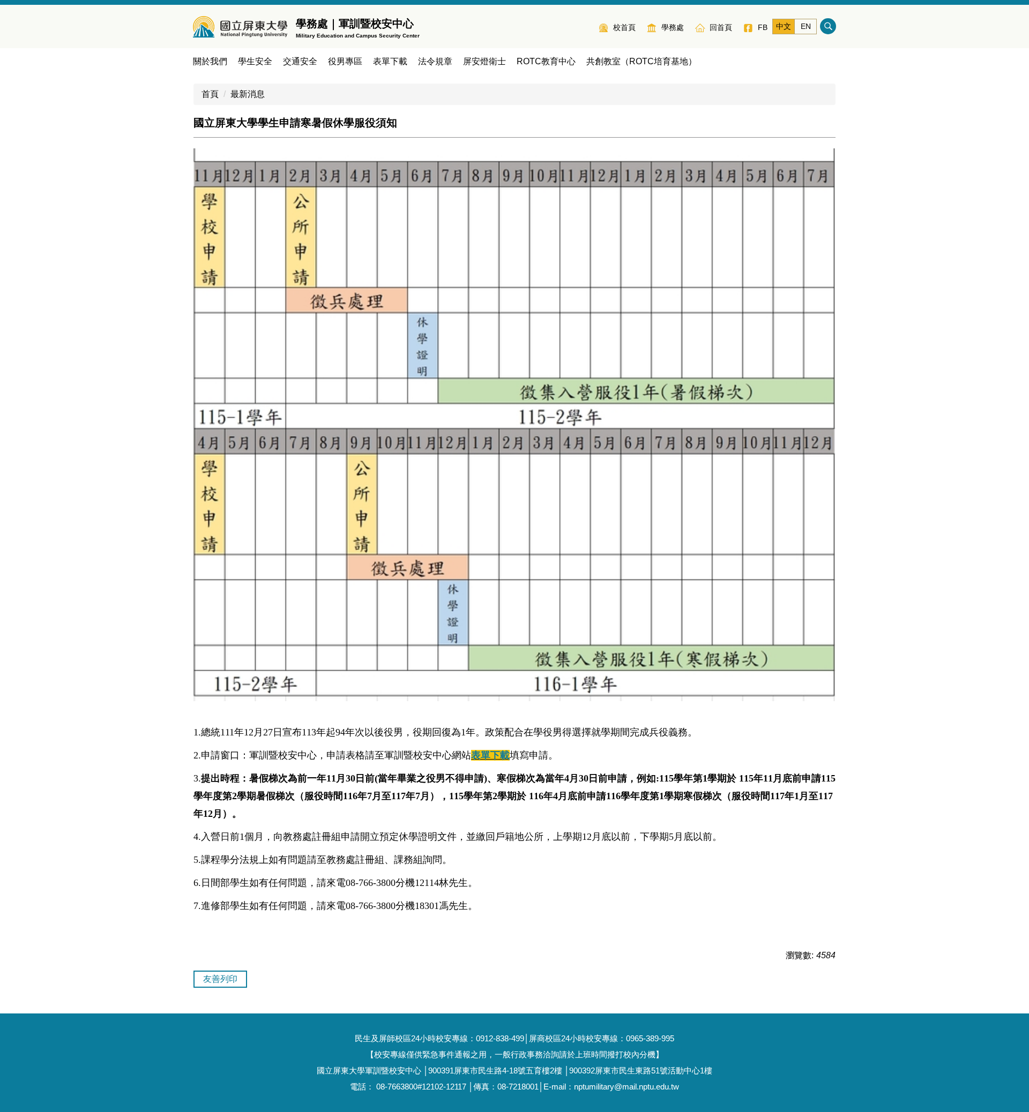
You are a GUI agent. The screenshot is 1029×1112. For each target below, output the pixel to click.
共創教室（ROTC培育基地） (641, 61)
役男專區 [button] (345, 61)
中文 (783, 26)
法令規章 (435, 61)
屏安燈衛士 (484, 61)
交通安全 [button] (300, 61)
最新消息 (247, 94)
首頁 (210, 94)
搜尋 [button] (828, 26)
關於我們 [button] (210, 61)
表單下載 (390, 61)
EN (806, 26)
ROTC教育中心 (546, 61)
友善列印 (220, 978)
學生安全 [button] (255, 61)
